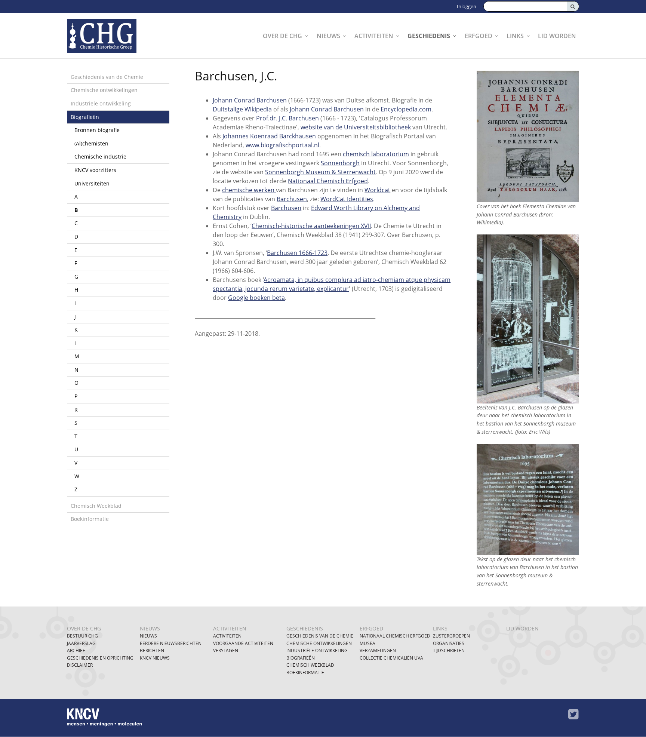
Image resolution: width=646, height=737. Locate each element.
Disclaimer (80, 665)
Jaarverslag (81, 643)
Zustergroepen (451, 636)
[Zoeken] (573, 6)
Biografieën (85, 116)
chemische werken (249, 190)
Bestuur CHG (82, 636)
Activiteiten (373, 36)
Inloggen (466, 6)
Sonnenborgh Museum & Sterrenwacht (320, 172)
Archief (76, 650)
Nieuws (328, 36)
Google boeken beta (256, 298)
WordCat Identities (346, 199)
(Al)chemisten (91, 143)
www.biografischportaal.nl (282, 145)
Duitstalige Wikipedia (243, 109)
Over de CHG (282, 36)
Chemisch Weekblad (96, 505)
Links (515, 36)
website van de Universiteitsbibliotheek (356, 127)
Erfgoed (478, 36)
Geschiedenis (428, 36)
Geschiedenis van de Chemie (107, 76)
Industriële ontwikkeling (101, 103)
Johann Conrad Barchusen (250, 100)
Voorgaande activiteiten (243, 643)
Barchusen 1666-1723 (297, 253)
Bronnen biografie (97, 129)
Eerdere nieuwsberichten (171, 643)
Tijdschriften (449, 650)
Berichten (152, 650)
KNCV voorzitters (95, 169)
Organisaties (448, 643)
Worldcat (377, 190)
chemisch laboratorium (376, 154)
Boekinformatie (90, 518)
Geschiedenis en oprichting (100, 658)
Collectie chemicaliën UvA (391, 658)
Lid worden (557, 36)
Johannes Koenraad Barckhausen (269, 136)
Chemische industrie (100, 156)
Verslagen (225, 650)
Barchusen (292, 199)
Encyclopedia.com (406, 109)
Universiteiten (92, 183)
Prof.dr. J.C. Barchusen (287, 118)
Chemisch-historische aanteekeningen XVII (311, 226)
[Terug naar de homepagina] (111, 35)
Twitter (573, 714)
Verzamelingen (378, 650)
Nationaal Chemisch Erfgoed (328, 181)
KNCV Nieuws (155, 658)
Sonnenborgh (340, 163)
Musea (367, 643)
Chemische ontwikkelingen (104, 89)
